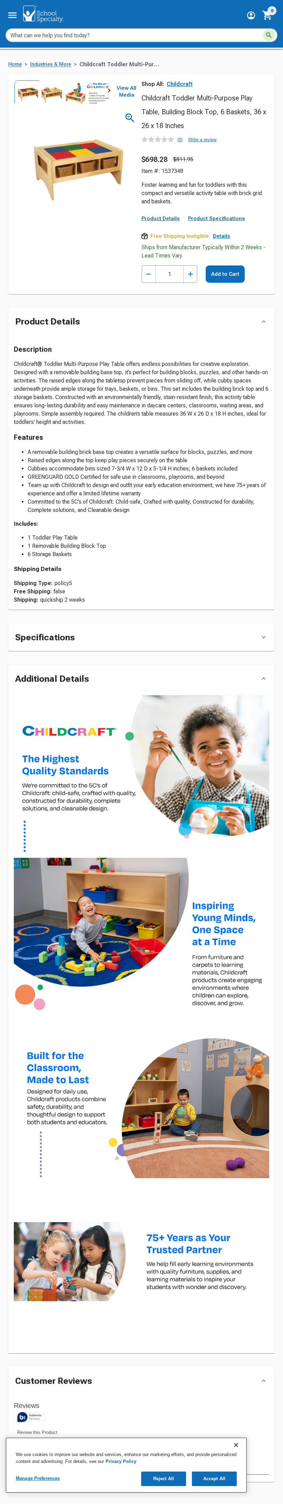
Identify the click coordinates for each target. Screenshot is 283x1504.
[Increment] (190, 274)
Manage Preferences (38, 1478)
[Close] (236, 1445)
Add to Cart (225, 274)
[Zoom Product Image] (130, 118)
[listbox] (61, 92)
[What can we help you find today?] (269, 35)
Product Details (161, 218)
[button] (251, 15)
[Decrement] (149, 274)
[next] (109, 92)
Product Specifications (216, 218)
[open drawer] (12, 15)
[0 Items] (267, 15)
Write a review (202, 139)
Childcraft (180, 84)
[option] (26, 92)
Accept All (214, 1478)
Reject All (163, 1478)
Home (15, 64)
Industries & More (50, 64)
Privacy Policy (121, 1461)
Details (221, 236)
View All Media (126, 91)
